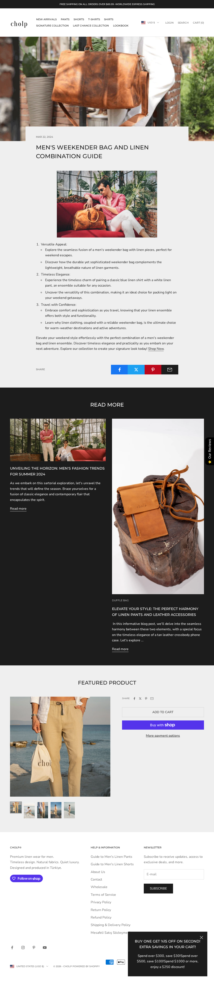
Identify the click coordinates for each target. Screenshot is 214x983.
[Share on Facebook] (119, 369)
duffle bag (120, 600)
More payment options (163, 735)
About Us (98, 872)
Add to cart (162, 712)
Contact (96, 879)
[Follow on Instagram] (23, 947)
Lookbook (121, 25)
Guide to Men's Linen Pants (111, 856)
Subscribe (158, 888)
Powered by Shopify (86, 966)
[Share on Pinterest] (153, 369)
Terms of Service (103, 894)
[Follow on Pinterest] (34, 947)
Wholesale (99, 887)
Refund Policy (101, 917)
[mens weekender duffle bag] (107, 204)
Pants (65, 19)
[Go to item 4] (56, 810)
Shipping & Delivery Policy (110, 925)
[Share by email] (170, 369)
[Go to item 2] (29, 810)
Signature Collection (52, 25)
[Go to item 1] (16, 807)
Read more (18, 508)
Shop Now (156, 348)
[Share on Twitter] (136, 369)
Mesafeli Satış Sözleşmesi (110, 932)
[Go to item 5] (69, 810)
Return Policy (101, 910)
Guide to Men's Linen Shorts (112, 864)
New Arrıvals (46, 19)
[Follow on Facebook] (12, 947)
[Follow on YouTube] (45, 947)
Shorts (79, 19)
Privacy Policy (101, 902)
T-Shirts (94, 19)
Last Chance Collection (91, 25)
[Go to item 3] (42, 810)
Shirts (108, 19)
